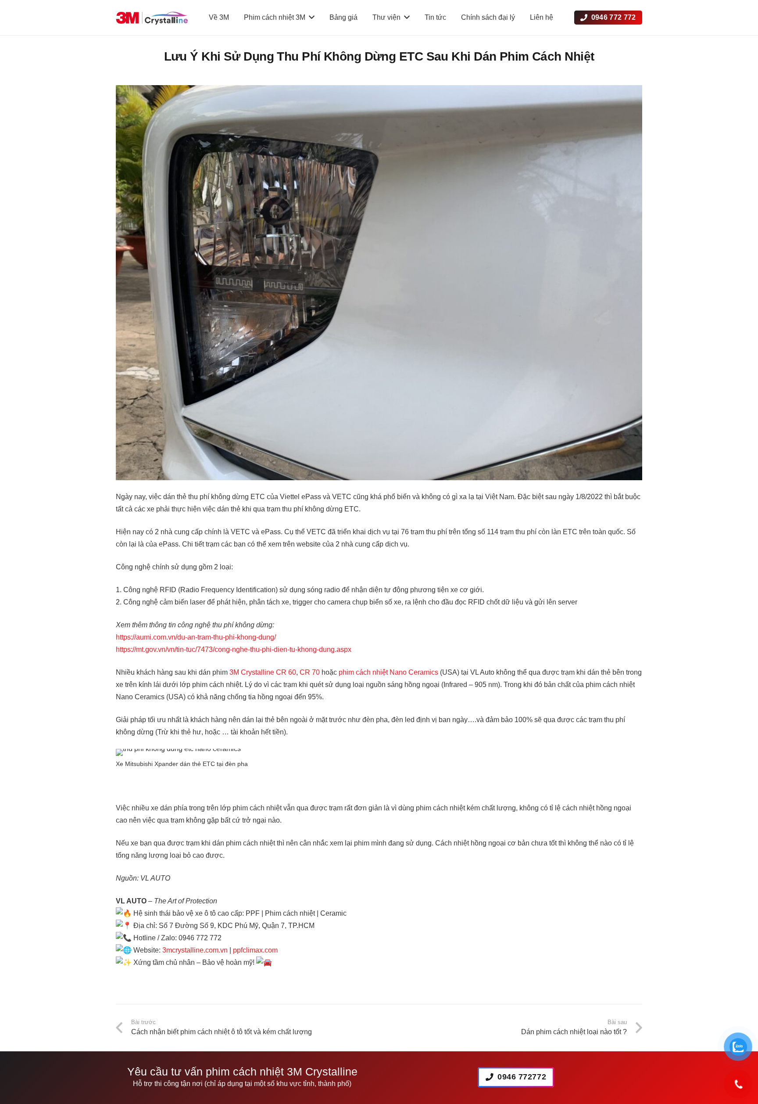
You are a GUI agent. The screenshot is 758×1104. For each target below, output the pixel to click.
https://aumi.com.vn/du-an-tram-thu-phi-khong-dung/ (196, 637)
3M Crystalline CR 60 (262, 672)
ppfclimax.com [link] (255, 950)
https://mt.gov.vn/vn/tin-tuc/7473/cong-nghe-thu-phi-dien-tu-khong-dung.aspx (233, 649)
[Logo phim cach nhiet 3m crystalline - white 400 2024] (152, 17)
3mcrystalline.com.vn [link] (195, 950)
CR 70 (310, 672)
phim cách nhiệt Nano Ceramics (388, 672)
